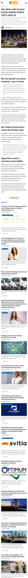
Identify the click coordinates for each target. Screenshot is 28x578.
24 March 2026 (14, 558)
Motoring (5, 278)
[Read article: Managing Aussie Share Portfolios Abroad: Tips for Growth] (14, 347)
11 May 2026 (13, 435)
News (6, 6)
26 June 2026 (13, 401)
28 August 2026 (14, 212)
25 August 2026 (14, 245)
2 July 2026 (14, 339)
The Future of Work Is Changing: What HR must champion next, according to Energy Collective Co (13, 208)
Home (2, 6)
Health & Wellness (7, 500)
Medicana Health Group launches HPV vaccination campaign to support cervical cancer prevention (14, 493)
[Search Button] (26, 2)
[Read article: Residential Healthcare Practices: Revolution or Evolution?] (14, 473)
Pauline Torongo (6, 212)
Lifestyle (4, 248)
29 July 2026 (14, 275)
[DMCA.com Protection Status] (14, 197)
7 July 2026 (13, 309)
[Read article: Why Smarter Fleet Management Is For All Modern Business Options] (14, 284)
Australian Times (6, 309)
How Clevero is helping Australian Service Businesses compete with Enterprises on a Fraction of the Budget (14, 525)
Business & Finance (7, 215)
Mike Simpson (9, 27)
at (3, 342)
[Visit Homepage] (13, 2)
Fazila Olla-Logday (6, 275)
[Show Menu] (2, 2)
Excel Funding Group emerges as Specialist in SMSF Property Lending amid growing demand (12, 397)
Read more (6, 233)
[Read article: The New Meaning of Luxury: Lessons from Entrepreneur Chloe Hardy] (14, 377)
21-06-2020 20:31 (19, 27)
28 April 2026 (14, 528)
